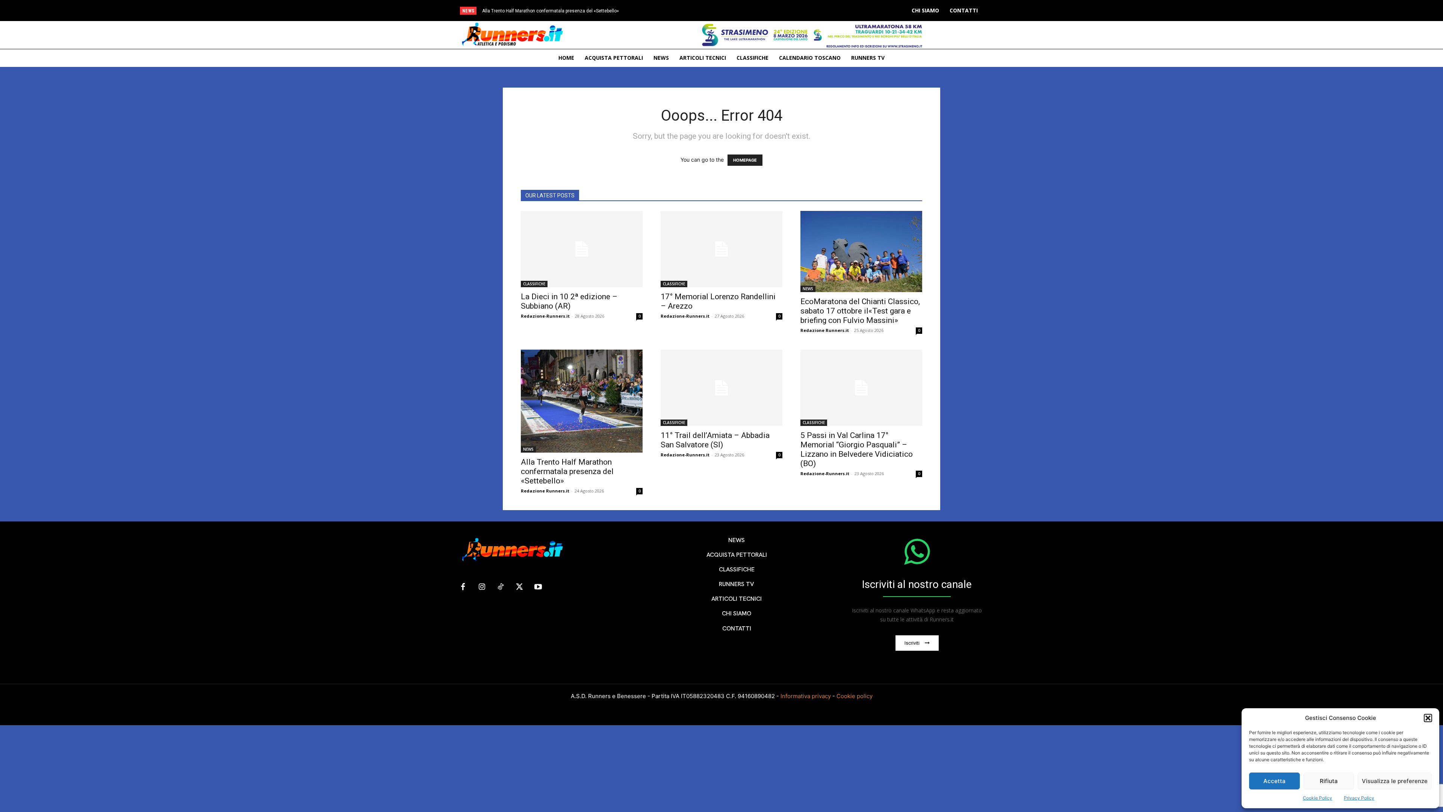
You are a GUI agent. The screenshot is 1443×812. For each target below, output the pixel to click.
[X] (519, 587)
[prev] (741, 10)
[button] (1428, 718)
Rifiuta (1329, 781)
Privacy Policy (1359, 798)
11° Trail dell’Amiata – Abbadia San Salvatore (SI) (715, 440)
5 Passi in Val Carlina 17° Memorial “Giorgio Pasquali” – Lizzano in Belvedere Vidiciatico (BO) (856, 449)
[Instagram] (481, 587)
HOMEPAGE (745, 160)
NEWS (808, 288)
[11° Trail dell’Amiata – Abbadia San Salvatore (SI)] (721, 388)
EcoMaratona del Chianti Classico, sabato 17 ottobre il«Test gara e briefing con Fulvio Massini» (860, 311)
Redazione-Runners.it (545, 316)
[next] (753, 10)
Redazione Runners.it (824, 330)
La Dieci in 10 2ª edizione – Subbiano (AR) (569, 301)
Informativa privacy (805, 696)
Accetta (1274, 781)
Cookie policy (854, 696)
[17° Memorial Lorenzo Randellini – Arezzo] (721, 249)
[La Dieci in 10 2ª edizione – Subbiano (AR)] (582, 249)
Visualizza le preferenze (1395, 781)
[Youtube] (538, 587)
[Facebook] (462, 587)
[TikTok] (500, 587)
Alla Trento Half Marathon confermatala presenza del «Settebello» (550, 11)
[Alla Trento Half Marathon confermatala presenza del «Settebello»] (582, 401)
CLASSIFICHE (534, 283)
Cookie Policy (1317, 798)
